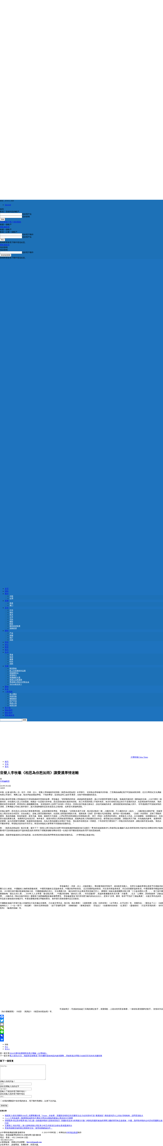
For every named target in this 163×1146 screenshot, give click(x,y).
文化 (7, 608)
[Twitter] (81, 1020)
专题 (7, 666)
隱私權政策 (5, 227)
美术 (11, 615)
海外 (11, 612)
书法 (11, 619)
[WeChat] (81, 1028)
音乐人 (7, 1049)
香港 (11, 603)
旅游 (11, 657)
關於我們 (8, 713)
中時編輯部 (5, 781)
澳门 (11, 605)
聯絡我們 (8, 710)
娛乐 (7, 650)
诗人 (6, 1047)
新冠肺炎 (13, 668)
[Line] (81, 1032)
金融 (11, 635)
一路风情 (8, 692)
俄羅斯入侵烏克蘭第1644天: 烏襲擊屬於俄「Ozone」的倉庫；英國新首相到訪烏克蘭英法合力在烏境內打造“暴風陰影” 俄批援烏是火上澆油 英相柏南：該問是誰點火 (74, 1116)
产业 (11, 633)
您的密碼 (26, 217)
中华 (11, 610)
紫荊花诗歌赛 (15, 626)
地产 (11, 638)
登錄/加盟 (8, 205)
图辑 (7, 687)
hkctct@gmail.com (34, 1142)
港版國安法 (14, 673)
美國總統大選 (15, 677)
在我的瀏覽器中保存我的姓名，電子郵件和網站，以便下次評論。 (30, 1101)
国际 (7, 591)
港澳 (7, 601)
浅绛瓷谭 (13, 628)
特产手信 (13, 701)
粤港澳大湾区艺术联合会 (19, 682)
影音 (7, 689)
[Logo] (81, 421)
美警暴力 (13, 675)
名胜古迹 (13, 705)
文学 (11, 617)
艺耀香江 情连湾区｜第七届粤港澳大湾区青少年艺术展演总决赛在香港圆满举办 (38, 1126)
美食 (11, 655)
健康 (11, 659)
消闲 (11, 664)
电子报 (8, 708)
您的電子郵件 (28, 234)
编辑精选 (13, 699)
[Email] (81, 1024)
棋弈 (11, 624)
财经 (7, 630)
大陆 (11, 596)
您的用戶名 (27, 214)
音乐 (7, 767)
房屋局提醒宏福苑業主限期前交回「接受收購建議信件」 (29, 1128)
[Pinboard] (81, 1036)
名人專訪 (13, 694)
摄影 (11, 621)
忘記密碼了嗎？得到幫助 (10, 222)
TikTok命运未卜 (16, 684)
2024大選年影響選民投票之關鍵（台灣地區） (29, 1053)
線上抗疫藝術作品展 (18, 671)
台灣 (11, 598)
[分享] (81, 1039)
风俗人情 (13, 703)
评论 (7, 645)
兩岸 (7, 594)
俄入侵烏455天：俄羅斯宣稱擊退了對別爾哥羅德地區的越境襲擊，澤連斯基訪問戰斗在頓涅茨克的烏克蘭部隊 (56, 1056)
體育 (7, 647)
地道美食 (13, 696)
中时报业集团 (72, 1132)
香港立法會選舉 (16, 680)
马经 (11, 640)
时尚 (11, 661)
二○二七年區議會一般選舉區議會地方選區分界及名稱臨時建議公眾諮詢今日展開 (39, 1118)
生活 (7, 652)
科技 (7, 642)
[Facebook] (81, 1017)
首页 (7, 589)
